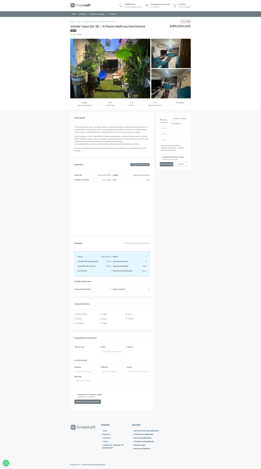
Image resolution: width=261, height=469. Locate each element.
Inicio (74, 14)
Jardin (104, 314)
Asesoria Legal (139, 445)
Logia (104, 323)
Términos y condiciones (86, 397)
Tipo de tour (79, 347)
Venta (73, 31)
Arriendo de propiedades (143, 434)
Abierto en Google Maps (140, 164)
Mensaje (77, 377)
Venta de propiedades (142, 438)
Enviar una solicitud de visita (87, 402)
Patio (130, 314)
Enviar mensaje (166, 164)
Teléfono (104, 367)
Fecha (103, 347)
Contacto (107, 438)
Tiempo (130, 347)
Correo (129, 367)
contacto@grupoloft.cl (133, 7)
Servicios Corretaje (96, 14)
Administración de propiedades (146, 431)
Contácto (113, 14)
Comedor (80, 323)
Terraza (131, 319)
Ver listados (176, 124)
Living (104, 319)
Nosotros (82, 14)
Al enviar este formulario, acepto (89, 396)
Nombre (77, 367)
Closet (79, 319)
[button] (6, 463)
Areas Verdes (82, 314)
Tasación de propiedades (144, 441)
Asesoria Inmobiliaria (142, 449)
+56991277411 (129, 4)
